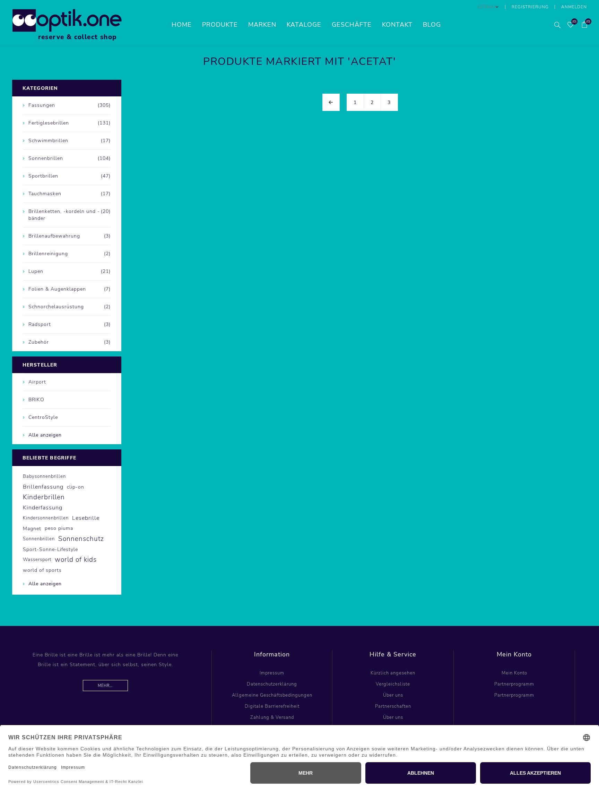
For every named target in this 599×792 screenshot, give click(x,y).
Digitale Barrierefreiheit (272, 706)
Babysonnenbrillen (44, 476)
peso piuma (59, 528)
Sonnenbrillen (39, 539)
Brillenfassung (43, 487)
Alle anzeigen (45, 435)
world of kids (76, 559)
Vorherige (331, 102)
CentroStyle (43, 417)
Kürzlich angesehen (393, 673)
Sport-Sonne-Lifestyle (50, 549)
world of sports (42, 570)
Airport (37, 382)
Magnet (32, 528)
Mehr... (105, 685)
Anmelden (574, 7)
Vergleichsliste (393, 684)
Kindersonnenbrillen (46, 518)
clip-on (75, 486)
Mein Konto (514, 673)
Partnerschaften (393, 706)
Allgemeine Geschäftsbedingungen (272, 695)
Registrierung (530, 7)
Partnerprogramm (514, 684)
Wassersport (37, 560)
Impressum (272, 673)
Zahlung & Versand (272, 717)
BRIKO (36, 399)
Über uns (393, 695)
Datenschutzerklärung (272, 684)
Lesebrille (85, 518)
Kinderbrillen (44, 497)
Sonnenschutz (81, 538)
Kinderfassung (42, 507)
